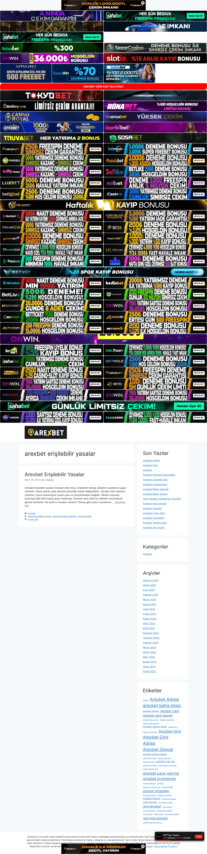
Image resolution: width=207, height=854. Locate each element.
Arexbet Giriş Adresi (155, 740)
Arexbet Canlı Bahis (167, 720)
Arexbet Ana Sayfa (153, 527)
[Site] (51, 148)
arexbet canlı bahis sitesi (152, 822)
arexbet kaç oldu (149, 762)
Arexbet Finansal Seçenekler (159, 474)
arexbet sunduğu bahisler (64, 516)
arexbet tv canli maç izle (151, 787)
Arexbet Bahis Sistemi (155, 494)
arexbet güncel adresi (155, 754)
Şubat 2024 (149, 661)
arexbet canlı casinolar (151, 723)
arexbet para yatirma (161, 773)
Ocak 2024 (149, 666)
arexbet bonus (151, 711)
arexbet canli (169, 711)
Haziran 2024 (150, 642)
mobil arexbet (159, 814)
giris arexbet (152, 806)
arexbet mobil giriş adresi (167, 765)
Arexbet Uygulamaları (155, 484)
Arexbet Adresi (151, 460)
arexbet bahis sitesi (162, 705)
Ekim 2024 (149, 623)
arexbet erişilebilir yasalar (39, 516)
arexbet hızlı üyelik (149, 758)
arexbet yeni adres (149, 795)
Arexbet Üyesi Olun (154, 513)
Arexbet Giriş (150, 465)
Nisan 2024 (149, 652)
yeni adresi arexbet (172, 814)
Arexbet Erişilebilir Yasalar (54, 474)
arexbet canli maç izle (151, 720)
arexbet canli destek (157, 715)
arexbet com (172, 727)
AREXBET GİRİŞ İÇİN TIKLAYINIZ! (103, 86)
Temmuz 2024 (151, 637)
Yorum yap (33, 519)
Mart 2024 (149, 657)
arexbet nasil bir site (150, 769)
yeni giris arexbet (155, 818)
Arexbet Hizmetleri (153, 518)
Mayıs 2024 (149, 647)
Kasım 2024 (149, 618)
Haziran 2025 (150, 594)
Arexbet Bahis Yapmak (156, 489)
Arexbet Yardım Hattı (155, 522)
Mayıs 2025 (149, 599)
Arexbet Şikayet (152, 798)
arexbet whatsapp (156, 791)
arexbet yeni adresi (165, 795)
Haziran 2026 (150, 580)
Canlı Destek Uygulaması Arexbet (162, 498)
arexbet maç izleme (150, 765)
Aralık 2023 (149, 671)
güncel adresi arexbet (164, 811)
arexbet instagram (164, 758)
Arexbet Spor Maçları (155, 503)
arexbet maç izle (165, 761)
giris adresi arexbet (166, 802)
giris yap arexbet (149, 811)
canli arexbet (150, 802)
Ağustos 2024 (151, 633)
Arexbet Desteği (152, 508)
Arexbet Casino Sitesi (155, 726)
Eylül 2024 (149, 628)
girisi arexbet (167, 807)
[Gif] (103, 205)
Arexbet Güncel (158, 749)
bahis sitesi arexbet (169, 799)
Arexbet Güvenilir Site (155, 479)
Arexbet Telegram (149, 783)
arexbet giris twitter (150, 732)
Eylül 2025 (149, 590)
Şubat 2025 (149, 604)
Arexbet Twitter (167, 787)
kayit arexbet (147, 814)
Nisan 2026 (149, 585)
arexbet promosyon (159, 778)
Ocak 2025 (149, 609)
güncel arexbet (84, 516)
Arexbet (31, 513)
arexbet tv (160, 783)
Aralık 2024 (149, 614)
